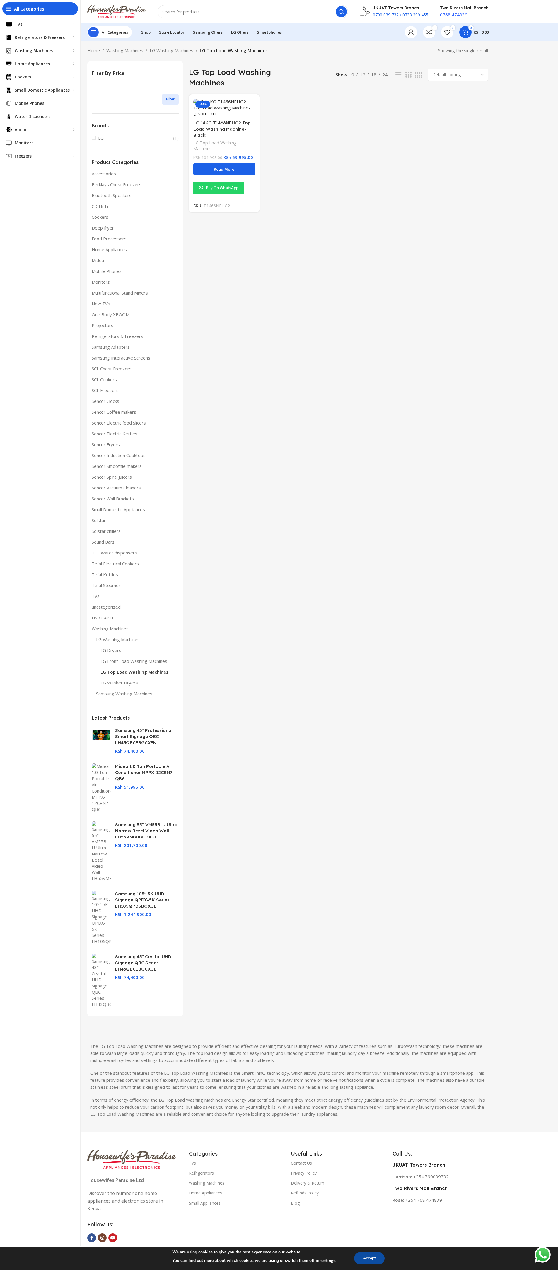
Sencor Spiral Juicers (112, 477)
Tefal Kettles (105, 574)
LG (101, 138)
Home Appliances (109, 249)
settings (327, 1261)
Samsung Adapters (111, 347)
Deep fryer (103, 228)
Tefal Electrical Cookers (115, 563)
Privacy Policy (304, 1173)
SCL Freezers (105, 390)
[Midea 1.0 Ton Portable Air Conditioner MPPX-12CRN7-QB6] (101, 787)
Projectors (102, 325)
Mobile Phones (107, 271)
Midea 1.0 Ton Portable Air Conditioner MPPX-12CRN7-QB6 (144, 772)
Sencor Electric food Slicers (119, 423)
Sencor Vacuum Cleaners (116, 488)
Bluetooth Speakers (112, 195)
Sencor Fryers (106, 444)
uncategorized (106, 607)
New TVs (101, 304)
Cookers (100, 217)
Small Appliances (205, 1203)
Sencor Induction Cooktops (119, 455)
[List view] (398, 75)
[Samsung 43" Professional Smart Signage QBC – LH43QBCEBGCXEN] (101, 740)
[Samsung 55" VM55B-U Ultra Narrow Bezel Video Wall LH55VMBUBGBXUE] (101, 851)
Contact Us (301, 1162)
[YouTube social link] (112, 1237)
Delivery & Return (307, 1183)
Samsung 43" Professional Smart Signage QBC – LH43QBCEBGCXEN (144, 736)
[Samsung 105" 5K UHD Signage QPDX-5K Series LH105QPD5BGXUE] (101, 917)
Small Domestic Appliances (118, 509)
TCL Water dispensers (114, 553)
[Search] (341, 11)
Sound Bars (103, 542)
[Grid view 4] (418, 75)
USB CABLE (103, 618)
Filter (170, 99)
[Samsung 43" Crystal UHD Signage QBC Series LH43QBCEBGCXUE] (101, 980)
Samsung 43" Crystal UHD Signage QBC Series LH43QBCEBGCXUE (143, 963)
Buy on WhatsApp (222, 187)
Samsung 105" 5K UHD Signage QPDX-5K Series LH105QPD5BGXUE (142, 900)
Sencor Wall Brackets (113, 499)
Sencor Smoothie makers (117, 466)
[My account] (411, 32)
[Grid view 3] (408, 75)
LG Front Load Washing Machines (133, 661)
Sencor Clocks (105, 401)
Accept (369, 1258)
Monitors (101, 282)
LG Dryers (110, 650)
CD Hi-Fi (100, 206)
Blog (295, 1203)
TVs (96, 596)
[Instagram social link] (102, 1237)
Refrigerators (201, 1173)
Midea (98, 260)
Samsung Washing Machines (124, 693)
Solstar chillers (106, 531)
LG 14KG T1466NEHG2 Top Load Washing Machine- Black (222, 129)
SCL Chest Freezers (112, 369)
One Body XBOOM (110, 314)
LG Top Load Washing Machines (134, 672)
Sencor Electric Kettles (114, 434)
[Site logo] (116, 11)
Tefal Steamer (106, 585)
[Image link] (131, 1159)
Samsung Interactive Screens (121, 358)
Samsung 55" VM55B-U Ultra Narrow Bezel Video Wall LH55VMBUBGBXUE (146, 831)
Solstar (99, 520)
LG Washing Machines (171, 50)
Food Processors (109, 239)
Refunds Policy (305, 1193)
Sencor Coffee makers (114, 412)
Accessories (104, 174)
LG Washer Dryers (119, 683)
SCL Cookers (104, 379)
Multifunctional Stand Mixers (120, 293)
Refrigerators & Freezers (117, 336)
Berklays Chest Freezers (116, 184)
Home (93, 50)
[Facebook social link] (91, 1237)
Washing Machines (124, 50)
